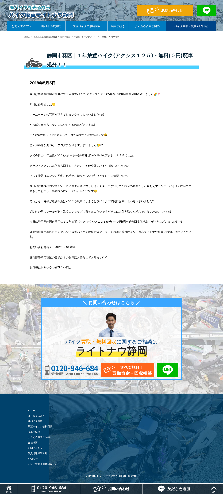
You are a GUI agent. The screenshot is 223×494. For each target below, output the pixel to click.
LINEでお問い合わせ (167, 370)
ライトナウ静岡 (107, 476)
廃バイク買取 (35, 420)
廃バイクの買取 (51, 26)
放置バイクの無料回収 (87, 26)
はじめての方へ (22, 26)
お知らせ (33, 458)
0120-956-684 (71, 370)
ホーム (27, 36)
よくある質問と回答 (147, 26)
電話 (49, 489)
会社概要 (33, 442)
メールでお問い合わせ (127, 370)
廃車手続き (118, 26)
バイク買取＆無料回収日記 (191, 26)
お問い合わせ (35, 447)
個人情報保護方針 (37, 453)
